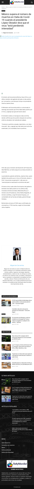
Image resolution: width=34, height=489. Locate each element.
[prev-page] (3, 327)
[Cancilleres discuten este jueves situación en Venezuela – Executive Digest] (6, 311)
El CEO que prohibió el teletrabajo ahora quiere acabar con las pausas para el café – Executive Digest (22, 302)
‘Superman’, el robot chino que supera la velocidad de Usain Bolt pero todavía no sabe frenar (22, 355)
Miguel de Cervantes (8, 32)
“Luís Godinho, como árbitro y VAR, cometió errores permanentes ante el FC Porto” (22, 411)
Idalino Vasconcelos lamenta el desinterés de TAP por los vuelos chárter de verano (22, 430)
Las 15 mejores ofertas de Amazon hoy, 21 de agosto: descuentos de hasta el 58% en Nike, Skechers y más (22, 346)
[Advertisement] (17, 75)
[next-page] (5, 327)
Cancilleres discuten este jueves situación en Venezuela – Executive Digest (21, 310)
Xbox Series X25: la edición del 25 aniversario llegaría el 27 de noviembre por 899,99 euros (21, 337)
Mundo (3, 7)
